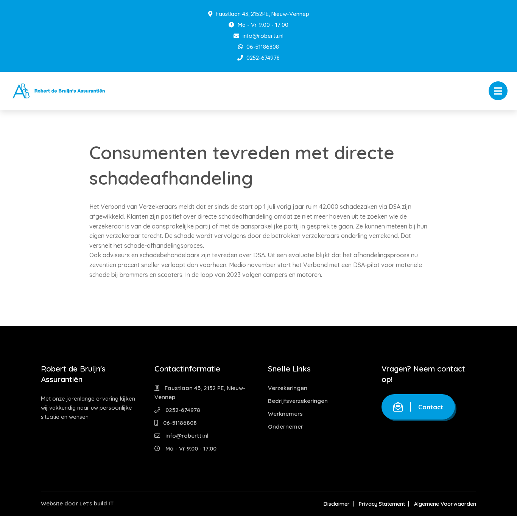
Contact (430, 407)
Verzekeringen (287, 388)
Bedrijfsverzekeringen (298, 400)
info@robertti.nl (262, 35)
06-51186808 (262, 46)
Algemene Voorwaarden (445, 503)
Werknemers (285, 413)
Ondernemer (285, 426)
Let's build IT (96, 503)
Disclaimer (337, 503)
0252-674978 (262, 57)
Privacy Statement (382, 503)
